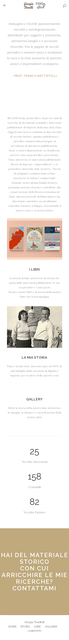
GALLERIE (51, 626)
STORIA (25, 626)
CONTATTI (34, 631)
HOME (12, 626)
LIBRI (37, 626)
